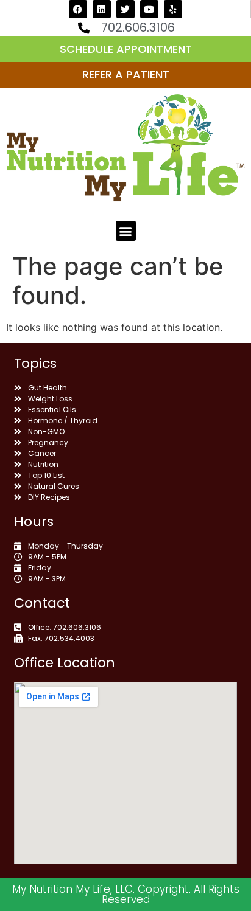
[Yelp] (173, 9)
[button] (126, 231)
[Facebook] (78, 9)
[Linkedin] (102, 9)
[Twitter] (125, 9)
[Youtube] (149, 9)
